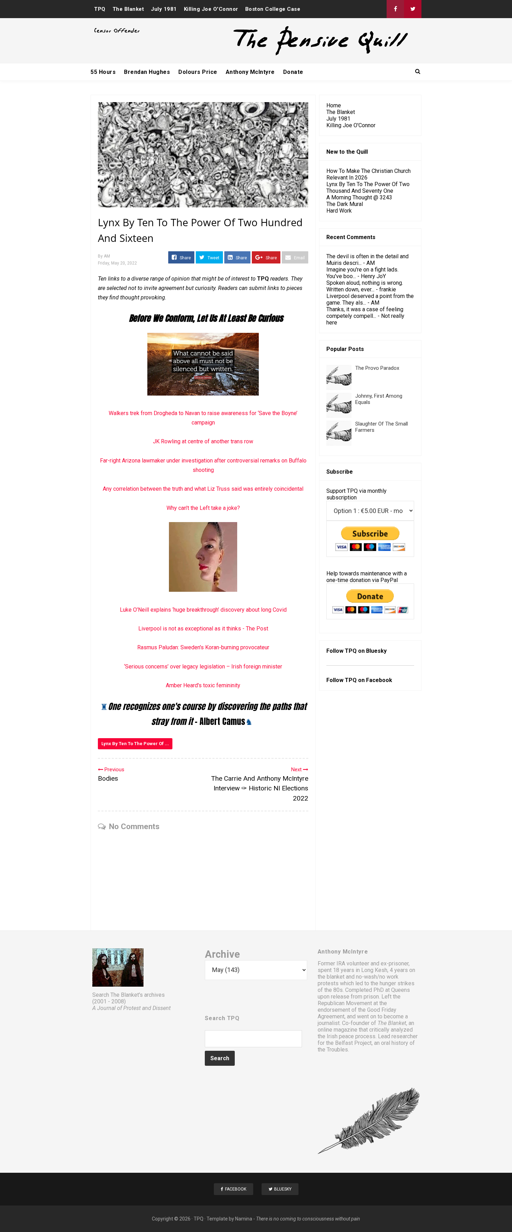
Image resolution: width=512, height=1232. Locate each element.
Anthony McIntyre (250, 72)
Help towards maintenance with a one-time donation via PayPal (366, 576)
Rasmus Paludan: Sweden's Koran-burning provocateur (203, 647)
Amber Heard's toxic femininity (203, 685)
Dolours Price (197, 72)
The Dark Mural (344, 204)
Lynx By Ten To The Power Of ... (135, 743)
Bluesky (376, 651)
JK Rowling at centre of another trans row (203, 441)
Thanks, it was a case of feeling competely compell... (364, 312)
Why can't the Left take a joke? (203, 508)
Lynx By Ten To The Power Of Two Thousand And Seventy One (368, 187)
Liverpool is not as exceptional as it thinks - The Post (203, 628)
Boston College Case (273, 9)
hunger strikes (397, 983)
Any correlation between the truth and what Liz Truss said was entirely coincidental (203, 488)
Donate (293, 72)
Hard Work (339, 210)
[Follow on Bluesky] (412, 9)
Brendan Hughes (147, 72)
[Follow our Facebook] (395, 9)
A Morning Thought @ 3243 (359, 197)
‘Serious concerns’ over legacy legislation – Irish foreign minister (203, 666)
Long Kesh (374, 970)
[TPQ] (294, 54)
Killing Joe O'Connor (211, 9)
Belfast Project (353, 1043)
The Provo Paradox (377, 368)
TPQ (100, 9)
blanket (335, 976)
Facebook (379, 680)
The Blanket (128, 9)
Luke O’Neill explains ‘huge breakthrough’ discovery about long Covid (203, 609)
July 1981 (164, 9)
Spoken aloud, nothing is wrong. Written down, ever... (364, 286)
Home (333, 105)
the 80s (333, 990)
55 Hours (103, 72)
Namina (243, 1219)
